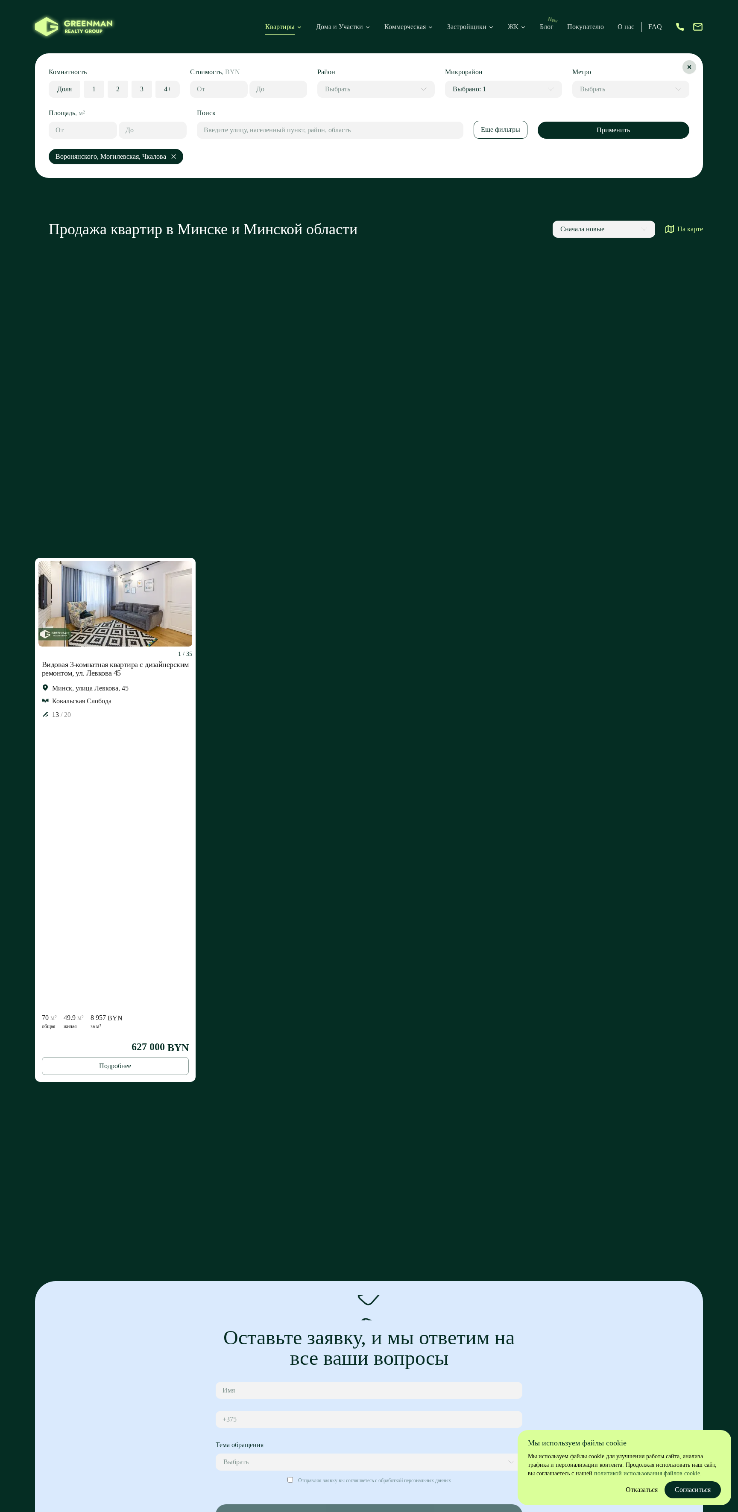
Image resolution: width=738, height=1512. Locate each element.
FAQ (655, 26)
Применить (613, 130)
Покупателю (585, 26)
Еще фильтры (500, 129)
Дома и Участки (339, 26)
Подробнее (115, 1065)
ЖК (513, 26)
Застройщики (466, 26)
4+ (167, 89)
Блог (547, 26)
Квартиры (280, 26)
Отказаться (642, 1489)
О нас (626, 26)
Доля (64, 89)
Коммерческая (405, 26)
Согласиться (693, 1489)
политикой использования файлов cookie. (648, 1473)
